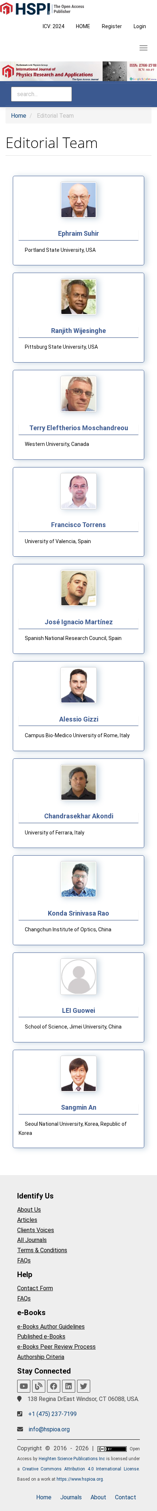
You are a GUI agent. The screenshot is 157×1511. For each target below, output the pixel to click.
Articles (27, 1219)
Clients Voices (35, 1230)
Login (140, 26)
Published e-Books (41, 1336)
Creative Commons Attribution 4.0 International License (80, 1469)
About (98, 1497)
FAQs (24, 1260)
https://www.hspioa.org (80, 1479)
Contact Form (35, 1288)
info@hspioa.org (49, 1429)
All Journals (32, 1240)
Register (112, 26)
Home (18, 115)
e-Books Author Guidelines (51, 1326)
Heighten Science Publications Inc (72, 1458)
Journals (71, 1497)
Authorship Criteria (40, 1356)
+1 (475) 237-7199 (52, 1413)
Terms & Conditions (42, 1250)
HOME (83, 26)
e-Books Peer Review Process (56, 1346)
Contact (125, 1497)
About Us (29, 1209)
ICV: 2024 (53, 26)
